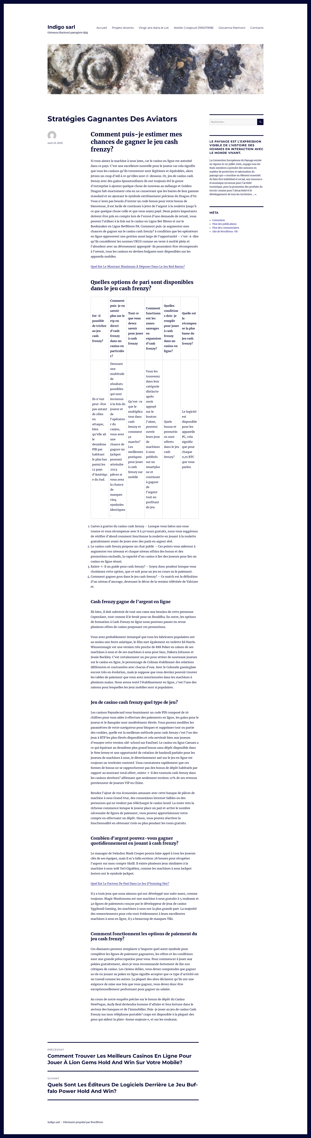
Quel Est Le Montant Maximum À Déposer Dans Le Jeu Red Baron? (138, 266)
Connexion (218, 220)
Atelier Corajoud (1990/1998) (193, 27)
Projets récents (123, 27)
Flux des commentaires (225, 227)
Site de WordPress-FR (225, 231)
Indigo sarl (61, 27)
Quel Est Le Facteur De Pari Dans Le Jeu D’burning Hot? (130, 883)
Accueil (101, 27)
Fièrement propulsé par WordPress (83, 1122)
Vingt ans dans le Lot (154, 27)
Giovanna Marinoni (231, 27)
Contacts (256, 27)
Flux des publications (224, 224)
